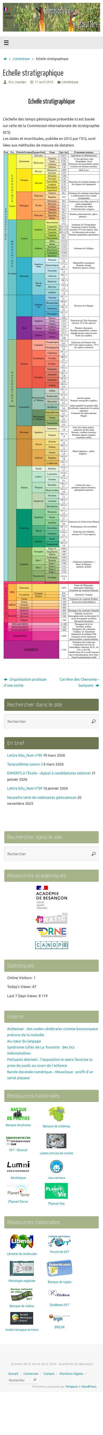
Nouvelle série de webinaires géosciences (41, 797)
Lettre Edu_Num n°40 (24, 755)
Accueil (13, 1374)
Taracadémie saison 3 (25, 764)
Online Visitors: (20, 978)
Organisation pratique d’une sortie (25, 682)
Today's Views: (19, 987)
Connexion (30, 1374)
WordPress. (89, 1387)
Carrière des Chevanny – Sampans (79, 682)
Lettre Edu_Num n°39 (24, 788)
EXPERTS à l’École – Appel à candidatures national (49, 773)
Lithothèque (21, 59)
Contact (48, 1374)
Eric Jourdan (17, 82)
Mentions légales (72, 1374)
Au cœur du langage (24, 1041)
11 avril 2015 (44, 82)
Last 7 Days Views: (23, 996)
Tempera (72, 1387)
